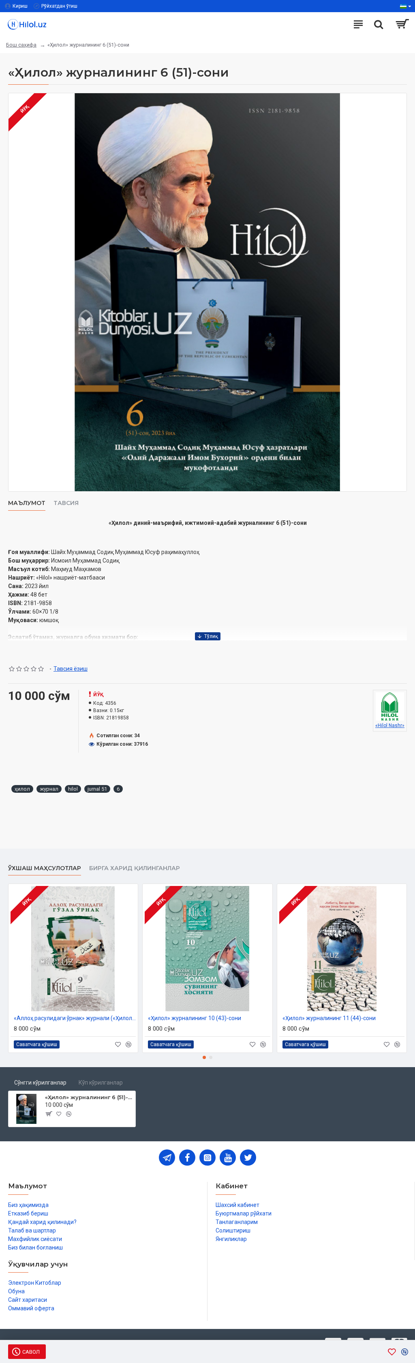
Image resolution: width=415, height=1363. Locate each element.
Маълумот (26, 503)
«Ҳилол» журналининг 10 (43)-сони (194, 1018)
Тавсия (66, 503)
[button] (204, 1057)
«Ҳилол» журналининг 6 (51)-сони (89, 1097)
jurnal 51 (97, 789)
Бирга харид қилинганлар (134, 868)
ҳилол (22, 789)
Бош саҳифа (21, 45)
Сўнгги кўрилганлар (40, 1082)
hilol (73, 789)
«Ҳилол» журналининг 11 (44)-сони (329, 1018)
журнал (49, 789)
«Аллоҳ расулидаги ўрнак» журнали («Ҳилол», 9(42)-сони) (75, 1018)
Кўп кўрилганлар (101, 1082)
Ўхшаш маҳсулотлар (44, 868)
